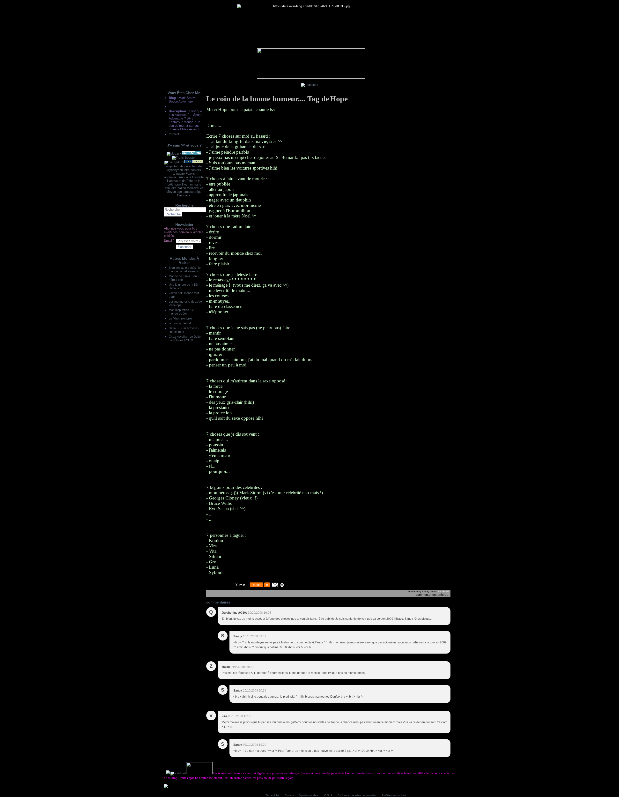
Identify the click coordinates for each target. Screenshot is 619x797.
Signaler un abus (309, 795)
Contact (174, 134)
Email (168, 240)
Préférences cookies (394, 795)
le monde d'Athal (180, 323)
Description (178, 111)
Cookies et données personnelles (357, 795)
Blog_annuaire (191, 184)
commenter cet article (431, 594)
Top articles (273, 795)
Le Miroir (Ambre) (180, 318)
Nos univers (443, 591)
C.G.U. (328, 795)
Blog (172, 98)
